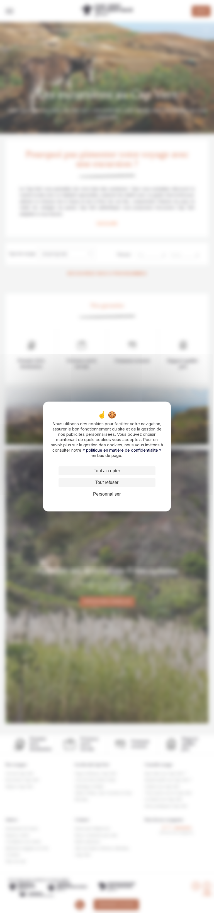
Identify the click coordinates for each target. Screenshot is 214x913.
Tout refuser (106, 482)
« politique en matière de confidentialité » (122, 450)
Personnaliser (107, 494)
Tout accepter (107, 470)
